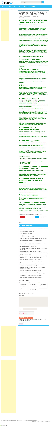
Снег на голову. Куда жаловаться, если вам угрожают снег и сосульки (33, 287)
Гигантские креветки (24, 231)
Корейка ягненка (23, 233)
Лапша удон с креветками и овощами (27, 235)
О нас (38, 421)
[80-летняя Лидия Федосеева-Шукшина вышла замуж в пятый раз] (23, 282)
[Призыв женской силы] (43, 282)
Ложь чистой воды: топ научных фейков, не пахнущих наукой (31, 261)
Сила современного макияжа (25, 265)
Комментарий (21, 295)
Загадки (33, 6)
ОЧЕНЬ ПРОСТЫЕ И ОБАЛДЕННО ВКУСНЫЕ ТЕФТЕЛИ (30, 238)
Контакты (34, 421)
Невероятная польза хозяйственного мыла (28, 275)
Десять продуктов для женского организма (28, 259)
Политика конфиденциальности (45, 421)
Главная (2, 9)
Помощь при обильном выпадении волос (28, 277)
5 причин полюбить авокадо (25, 246)
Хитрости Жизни (10, 6)
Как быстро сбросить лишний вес (26, 241)
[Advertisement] (5, 25)
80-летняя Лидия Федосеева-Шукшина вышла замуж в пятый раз (23, 287)
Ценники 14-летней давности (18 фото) (27, 270)
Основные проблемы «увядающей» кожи (28, 240)
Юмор (19, 6)
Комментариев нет (36, 16)
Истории (26, 6)
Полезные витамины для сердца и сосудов (28, 251)
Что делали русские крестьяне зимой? (27, 272)
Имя (19, 308)
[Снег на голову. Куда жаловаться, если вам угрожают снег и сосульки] (33, 282)
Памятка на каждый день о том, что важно (28, 257)
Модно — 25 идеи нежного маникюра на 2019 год (29, 264)
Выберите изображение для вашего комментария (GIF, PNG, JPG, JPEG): (32, 319)
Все (2, 6)
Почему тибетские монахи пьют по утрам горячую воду (30, 255)
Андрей (21, 16)
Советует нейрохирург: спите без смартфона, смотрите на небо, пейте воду (34, 248)
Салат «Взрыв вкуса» (24, 236)
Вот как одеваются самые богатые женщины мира (29, 273)
